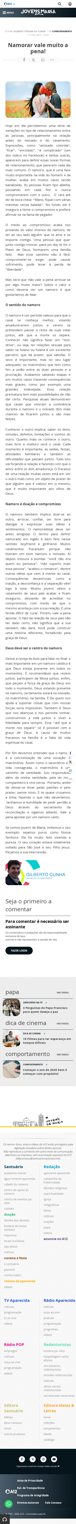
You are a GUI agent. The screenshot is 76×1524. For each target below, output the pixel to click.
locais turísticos (14, 1241)
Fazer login (19, 950)
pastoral (9, 1269)
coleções (49, 1423)
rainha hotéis (12, 1275)
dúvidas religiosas (55, 1188)
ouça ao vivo (52, 1312)
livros (7, 1428)
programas (51, 1329)
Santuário (13, 1166)
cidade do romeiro (16, 1184)
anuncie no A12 (56, 1239)
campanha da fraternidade (53, 1180)
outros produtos (14, 1434)
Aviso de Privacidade (30, 1480)
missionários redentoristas (52, 1367)
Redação (52, 1166)
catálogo (49, 1439)
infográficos (51, 1205)
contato (9, 1208)
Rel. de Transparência (31, 1488)
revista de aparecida (19, 1281)
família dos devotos (16, 1220)
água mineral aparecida (19, 1179)
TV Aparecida (17, 1300)
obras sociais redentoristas (52, 1388)
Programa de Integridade (33, 1495)
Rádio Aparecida (59, 1300)
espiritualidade (54, 1193)
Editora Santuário (13, 1408)
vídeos (8, 1287)
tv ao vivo (10, 1318)
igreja (47, 1199)
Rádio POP (14, 1344)
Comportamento (62, 31)
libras (47, 1210)
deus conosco (13, 1423)
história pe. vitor (54, 1351)
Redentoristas (57, 1344)
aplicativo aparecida (57, 1173)
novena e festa (15, 1258)
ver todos (63, 992)
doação (9, 1214)
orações (49, 1222)
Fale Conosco (53, 1502)
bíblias (8, 1417)
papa (47, 1227)
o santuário (11, 1264)
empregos (10, 1351)
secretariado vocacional (59, 1396)
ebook (47, 1434)
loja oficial (10, 1246)
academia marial (15, 1173)
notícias (9, 1252)
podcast (49, 1318)
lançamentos (52, 1428)
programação (12, 1312)
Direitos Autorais (28, 1502)
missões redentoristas (58, 1375)
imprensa (10, 1235)
